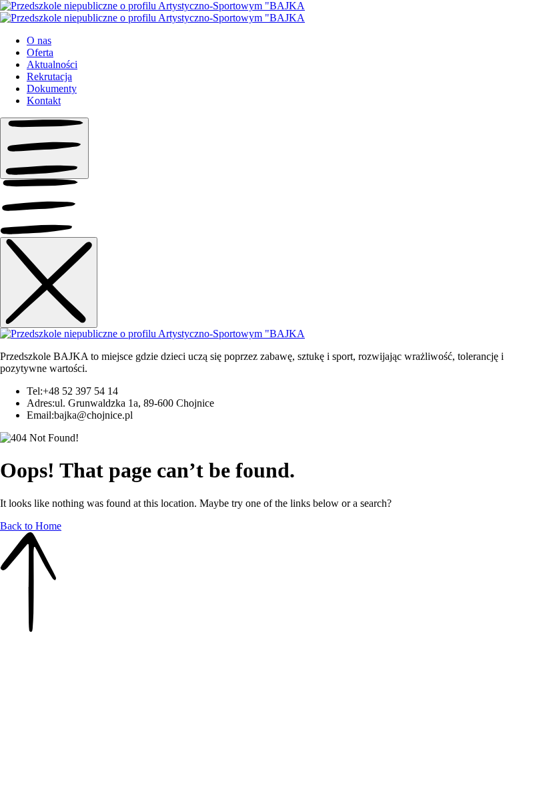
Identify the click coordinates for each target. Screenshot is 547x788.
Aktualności (52, 64)
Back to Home (30, 526)
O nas (39, 40)
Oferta (40, 52)
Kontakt (44, 100)
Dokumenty (52, 88)
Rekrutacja (49, 76)
